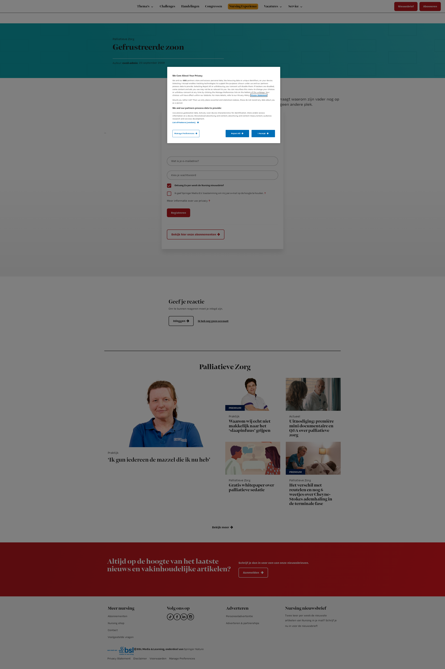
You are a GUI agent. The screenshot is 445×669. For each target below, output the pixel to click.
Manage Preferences (184, 133)
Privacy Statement (259, 95)
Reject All (235, 133)
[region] (223, 105)
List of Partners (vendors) (184, 122)
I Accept (262, 133)
